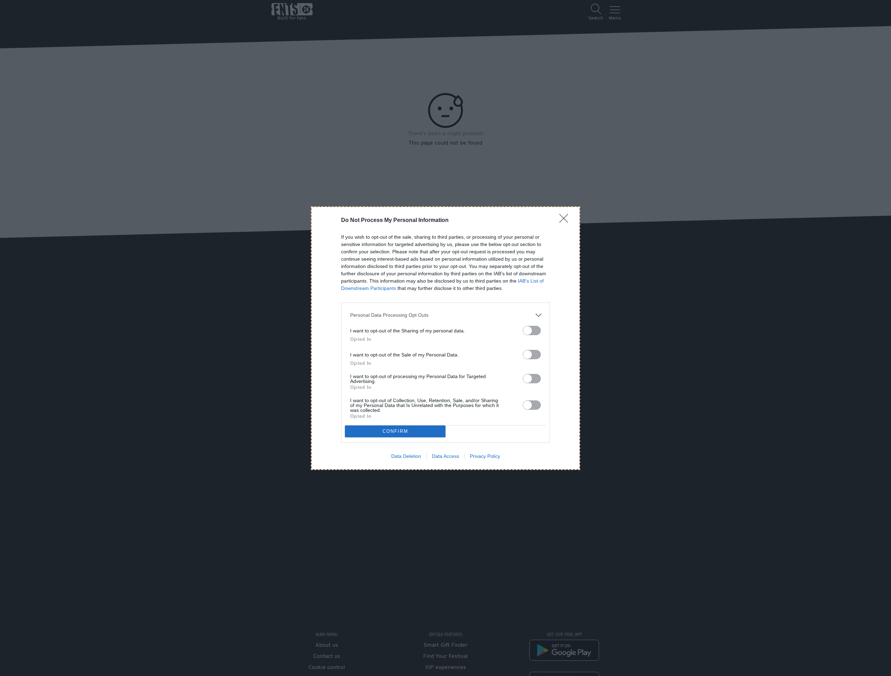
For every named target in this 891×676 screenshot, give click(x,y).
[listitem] (445, 315)
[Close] (566, 220)
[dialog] (445, 338)
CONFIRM (395, 431)
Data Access (445, 456)
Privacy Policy (485, 456)
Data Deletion (406, 456)
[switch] (532, 330)
